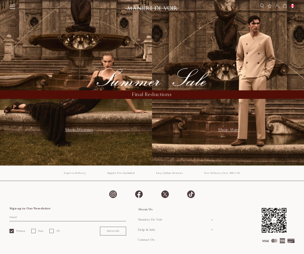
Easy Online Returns (169, 173)
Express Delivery (75, 173)
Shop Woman (79, 129)
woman (20, 231)
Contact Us (146, 240)
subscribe (113, 231)
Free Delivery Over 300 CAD (222, 173)
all (58, 231)
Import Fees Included (121, 173)
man (40, 231)
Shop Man (228, 129)
